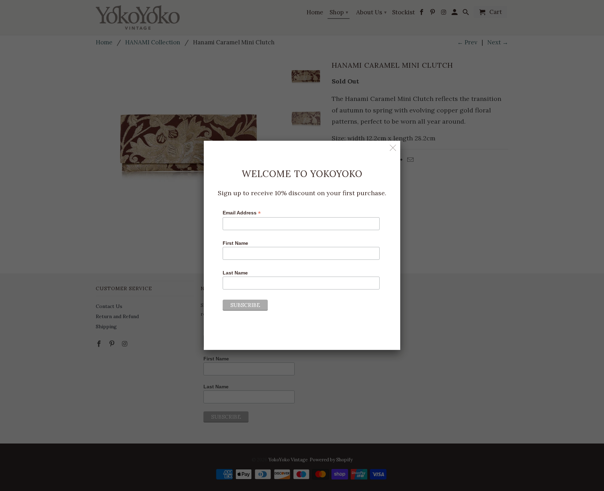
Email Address (242, 213)
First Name (235, 243)
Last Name (235, 273)
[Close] (393, 148)
